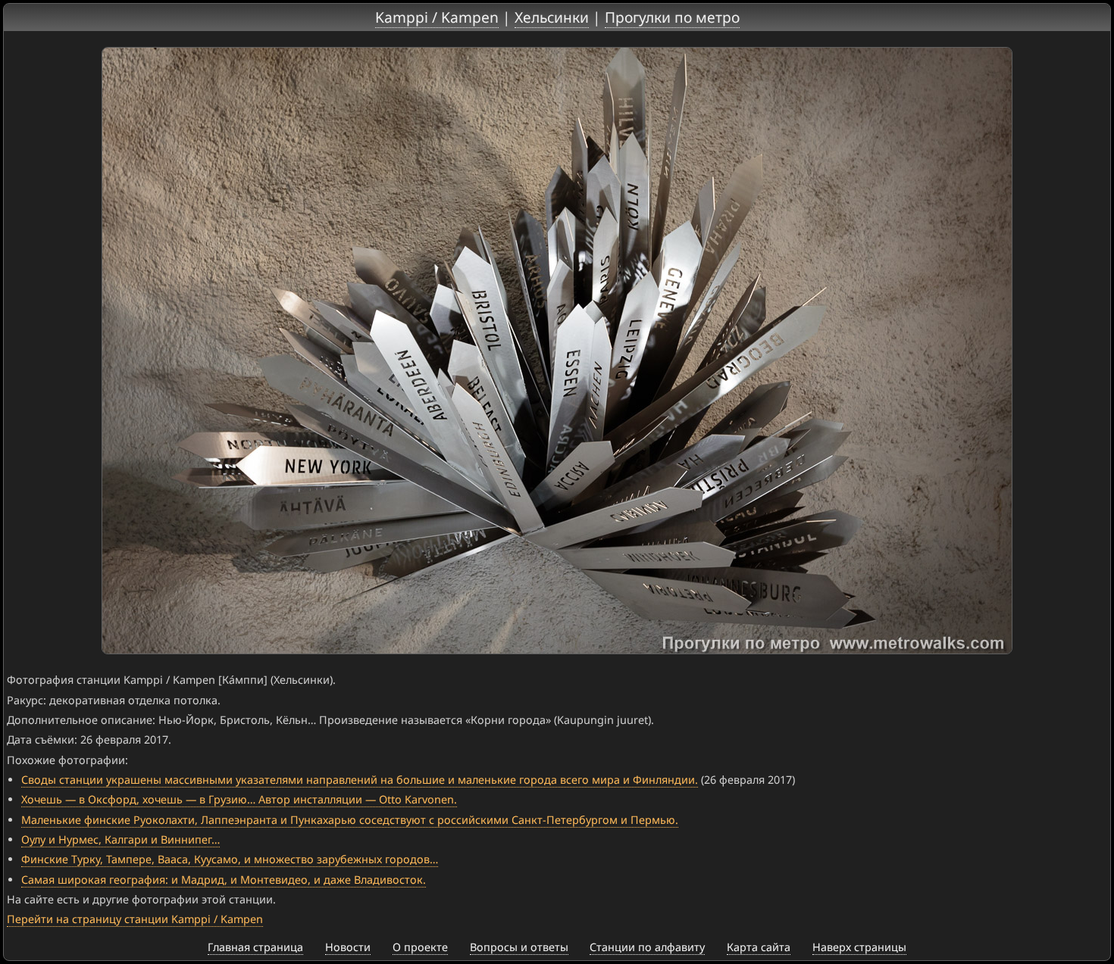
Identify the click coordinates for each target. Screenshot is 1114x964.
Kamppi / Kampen (437, 17)
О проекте (420, 947)
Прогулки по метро (672, 17)
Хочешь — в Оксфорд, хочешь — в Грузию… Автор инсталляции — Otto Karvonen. (239, 799)
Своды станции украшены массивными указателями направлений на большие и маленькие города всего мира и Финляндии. (359, 779)
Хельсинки (552, 17)
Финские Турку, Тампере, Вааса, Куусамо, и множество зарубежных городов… (229, 859)
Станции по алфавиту (647, 947)
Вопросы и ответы (519, 947)
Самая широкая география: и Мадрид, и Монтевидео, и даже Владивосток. (223, 879)
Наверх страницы (859, 947)
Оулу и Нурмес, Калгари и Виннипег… (120, 839)
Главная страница (255, 947)
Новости (348, 947)
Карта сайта (758, 947)
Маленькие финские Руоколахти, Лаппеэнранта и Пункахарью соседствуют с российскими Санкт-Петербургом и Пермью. (349, 820)
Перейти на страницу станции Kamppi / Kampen (135, 919)
